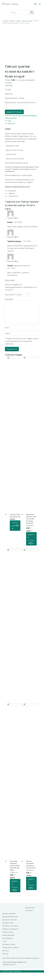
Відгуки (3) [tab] (11, 123)
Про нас (5, 954)
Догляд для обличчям (10, 917)
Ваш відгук (9, 299)
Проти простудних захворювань (24, 115)
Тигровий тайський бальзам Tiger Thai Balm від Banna (15, 865)
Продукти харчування (10, 929)
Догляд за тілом (8, 923)
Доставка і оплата (8, 944)
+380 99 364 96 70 (9, 964)
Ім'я (7, 328)
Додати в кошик (14, 112)
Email (7, 333)
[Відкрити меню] (40, 4)
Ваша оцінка (10, 294)
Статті (4, 941)
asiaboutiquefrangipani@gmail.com (14, 962)
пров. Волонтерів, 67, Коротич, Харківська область (20, 958)
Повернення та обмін (10, 947)
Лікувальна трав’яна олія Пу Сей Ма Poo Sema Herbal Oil (31, 519)
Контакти (5, 950)
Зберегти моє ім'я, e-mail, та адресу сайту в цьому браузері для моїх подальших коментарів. (22, 341)
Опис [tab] (9, 120)
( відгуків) (9, 85)
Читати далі (15, 524)
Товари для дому (8, 935)
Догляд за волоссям (9, 920)
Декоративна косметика (30, 909)
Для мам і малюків (8, 913)
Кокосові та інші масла (10, 926)
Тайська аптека (11, 118)
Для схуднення (7, 938)
